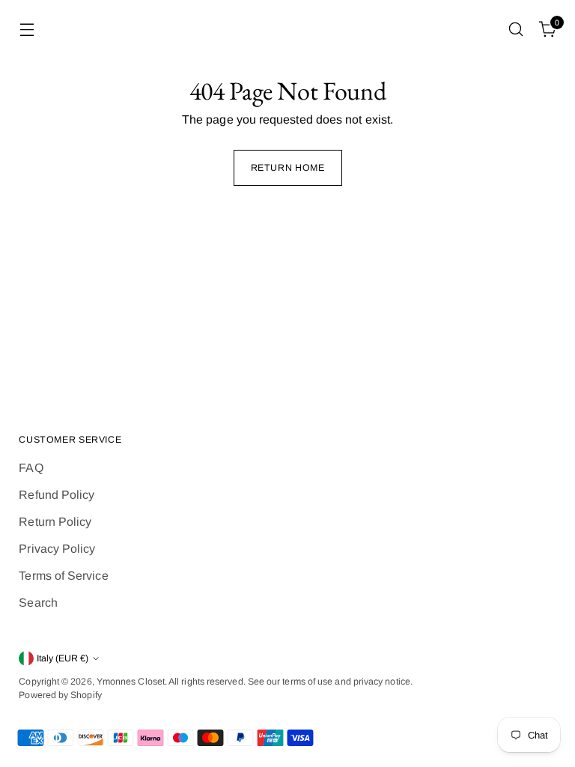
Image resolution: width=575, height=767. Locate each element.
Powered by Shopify (60, 695)
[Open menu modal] (26, 29)
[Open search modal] (516, 29)
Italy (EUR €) (62, 658)
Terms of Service (63, 575)
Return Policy (55, 521)
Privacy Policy (57, 548)
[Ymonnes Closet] (287, 29)
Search (38, 602)
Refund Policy (56, 494)
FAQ (31, 467)
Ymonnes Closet (131, 681)
